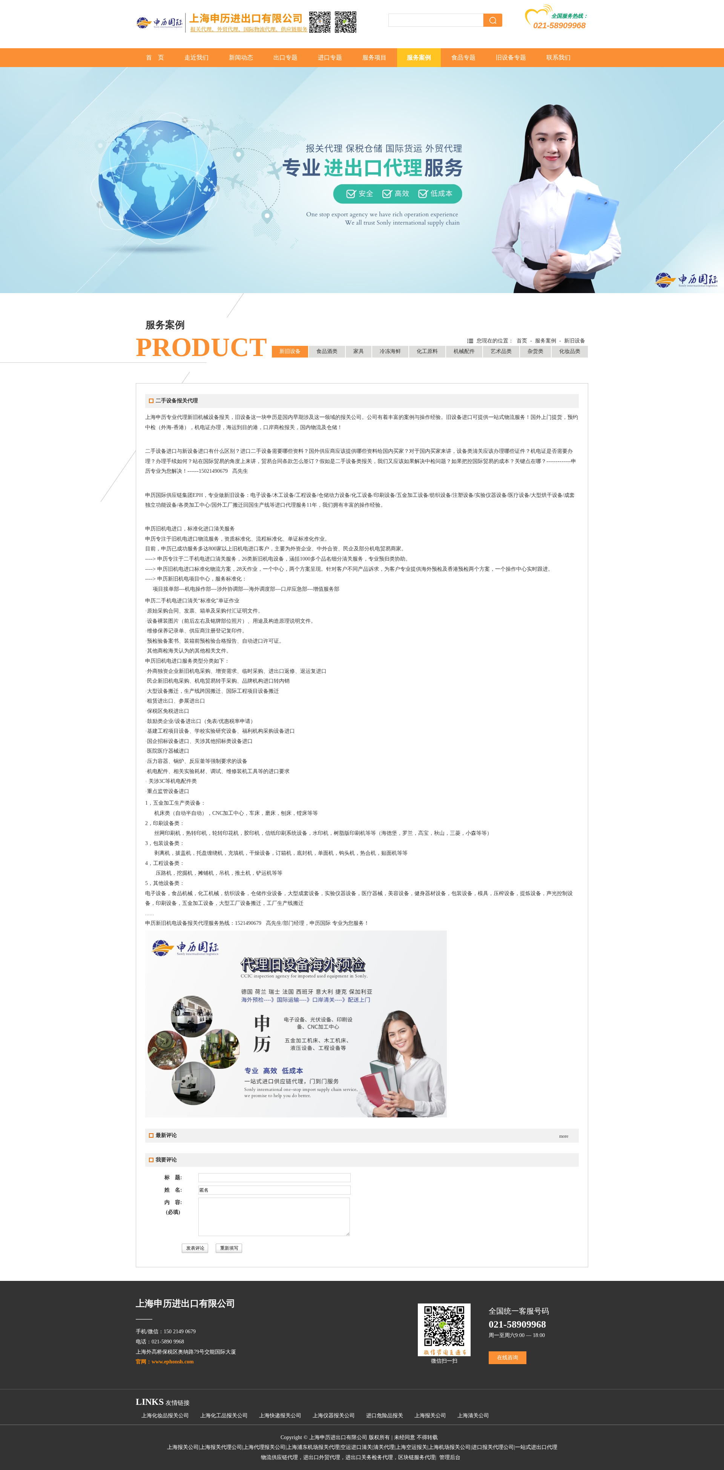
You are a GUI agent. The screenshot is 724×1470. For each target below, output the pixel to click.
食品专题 (463, 57)
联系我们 (558, 57)
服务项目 (374, 57)
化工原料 (427, 351)
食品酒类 (326, 351)
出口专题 (285, 57)
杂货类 (535, 351)
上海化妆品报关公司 (165, 1415)
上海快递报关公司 (280, 1415)
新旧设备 (290, 351)
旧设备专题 (511, 57)
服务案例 (419, 57)
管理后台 (449, 1457)
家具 (358, 351)
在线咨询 (507, 1357)
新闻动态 (241, 57)
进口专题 (330, 57)
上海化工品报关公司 (224, 1415)
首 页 (155, 57)
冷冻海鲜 (390, 351)
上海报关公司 (430, 1415)
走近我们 (196, 57)
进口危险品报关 (384, 1415)
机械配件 (464, 351)
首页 (522, 341)
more (563, 1136)
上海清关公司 (473, 1415)
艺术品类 (501, 351)
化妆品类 (569, 351)
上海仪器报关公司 (334, 1415)
